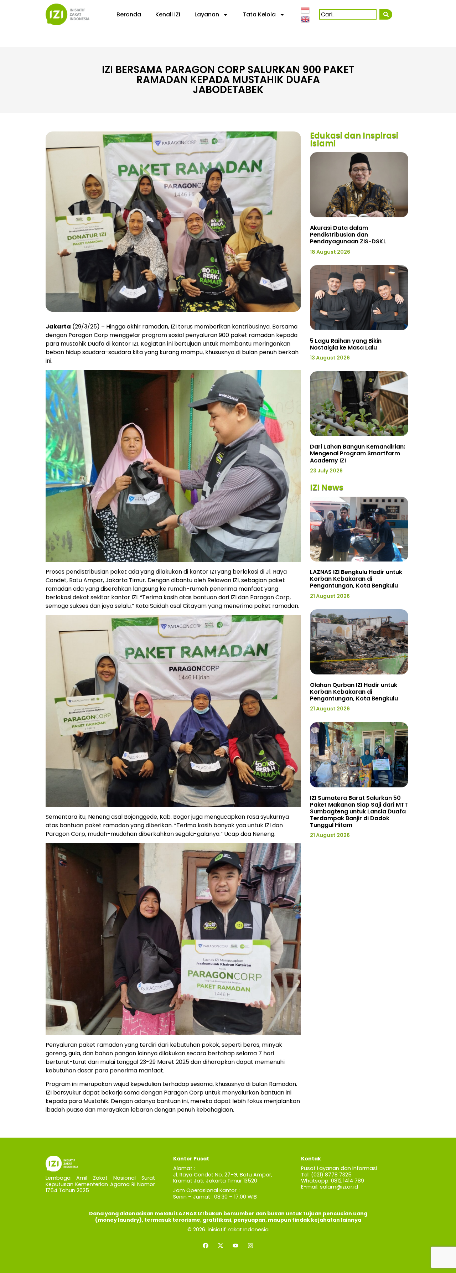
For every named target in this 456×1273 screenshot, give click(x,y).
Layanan (207, 14)
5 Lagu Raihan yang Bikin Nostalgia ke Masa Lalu (346, 344)
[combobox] (348, 14)
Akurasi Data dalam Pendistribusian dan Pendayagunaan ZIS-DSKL (348, 234)
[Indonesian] (305, 9)
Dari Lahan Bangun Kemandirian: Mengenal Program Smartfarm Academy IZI (357, 453)
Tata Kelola (259, 14)
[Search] (385, 14)
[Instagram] (250, 1245)
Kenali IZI (167, 14)
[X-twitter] (220, 1245)
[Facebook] (205, 1245)
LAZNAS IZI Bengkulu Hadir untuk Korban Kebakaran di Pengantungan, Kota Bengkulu (356, 579)
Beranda (128, 14)
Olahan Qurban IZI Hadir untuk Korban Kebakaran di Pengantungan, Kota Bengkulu (354, 692)
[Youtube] (235, 1245)
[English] (305, 18)
